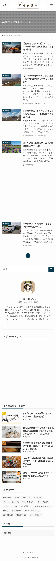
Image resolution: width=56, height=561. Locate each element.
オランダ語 (43, 502)
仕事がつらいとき (43, 506)
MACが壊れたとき (11, 497)
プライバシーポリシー (28, 552)
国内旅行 (16, 511)
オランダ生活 (28, 502)
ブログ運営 (26, 506)
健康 (6, 511)
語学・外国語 (36, 515)
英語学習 (21, 515)
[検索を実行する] (51, 269)
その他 (37, 497)
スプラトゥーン (10, 506)
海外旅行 (8, 515)
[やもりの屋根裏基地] (28, 5)
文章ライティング (32, 511)
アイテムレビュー (11, 502)
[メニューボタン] (51, 5)
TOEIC (26, 497)
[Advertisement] (28, 194)
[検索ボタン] (5, 5)
